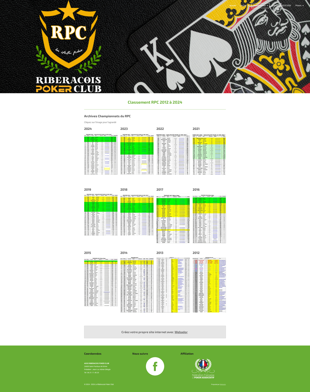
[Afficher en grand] (100, 154)
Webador (181, 332)
